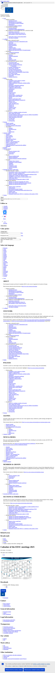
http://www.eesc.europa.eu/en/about (29, 286)
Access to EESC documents (9, 628)
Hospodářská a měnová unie (15, 86)
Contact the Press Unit (10, 143)
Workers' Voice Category (14, 161)
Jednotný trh (11, 104)
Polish (4, 270)
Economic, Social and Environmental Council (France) (15, 658)
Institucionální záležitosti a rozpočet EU (17, 100)
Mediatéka (8, 146)
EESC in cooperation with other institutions (12, 655)
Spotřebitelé (11, 84)
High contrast (3, 225)
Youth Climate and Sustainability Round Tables (19, 72)
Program (5, 122)
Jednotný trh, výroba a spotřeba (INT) (17, 173)
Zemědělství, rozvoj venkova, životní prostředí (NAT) (20, 176)
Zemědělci (11, 163)
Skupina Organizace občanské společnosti (17, 158)
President (5, 147)
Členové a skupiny (7, 148)
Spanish (5, 255)
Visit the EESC (6, 604)
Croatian (5, 261)
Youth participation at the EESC (15, 117)
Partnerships (11, 75)
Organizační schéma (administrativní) (16, 29)
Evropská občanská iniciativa (15, 69)
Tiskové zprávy (9, 135)
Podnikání (11, 91)
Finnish (4, 257)
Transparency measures (8, 626)
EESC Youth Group (13, 192)
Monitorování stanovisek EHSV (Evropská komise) (19, 50)
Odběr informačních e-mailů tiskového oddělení (16, 145)
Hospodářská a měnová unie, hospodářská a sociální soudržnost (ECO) (24, 172)
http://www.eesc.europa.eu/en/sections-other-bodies (21, 503)
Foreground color (4, 233)
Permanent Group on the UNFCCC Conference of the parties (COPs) (23, 193)
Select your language (5, 239)
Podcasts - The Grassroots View (12, 141)
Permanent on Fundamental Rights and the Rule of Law (20, 190)
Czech (4, 249)
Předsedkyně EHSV (13, 20)
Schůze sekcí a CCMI (10, 124)
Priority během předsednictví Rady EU (17, 33)
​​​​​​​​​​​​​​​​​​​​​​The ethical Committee (13, 37)
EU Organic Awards (13, 73)
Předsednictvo (12, 24)
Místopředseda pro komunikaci (15, 22)
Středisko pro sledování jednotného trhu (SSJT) (19, 181)
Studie (10, 57)
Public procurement (7, 648)
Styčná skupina (12, 187)
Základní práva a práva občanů (15, 96)
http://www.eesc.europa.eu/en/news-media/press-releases (15, 444)
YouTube (5, 223)
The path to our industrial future (15, 70)
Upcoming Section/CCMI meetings (13, 125)
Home (4, 538)
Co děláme (5, 39)
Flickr (4, 218)
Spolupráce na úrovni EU (14, 31)
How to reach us (6, 603)
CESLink (5, 657)
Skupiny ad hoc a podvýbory (15, 186)
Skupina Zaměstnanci (13, 157)
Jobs (4, 645)
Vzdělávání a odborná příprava (15, 87)
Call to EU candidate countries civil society (18, 112)
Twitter (5, 209)
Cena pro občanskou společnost (15, 64)
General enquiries (7, 606)
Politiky (5, 78)
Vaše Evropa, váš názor (14, 68)
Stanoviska (11, 42)
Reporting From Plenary (11, 139)
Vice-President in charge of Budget (16, 23)
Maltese (5, 267)
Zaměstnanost (11, 89)
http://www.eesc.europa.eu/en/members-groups (34, 472)
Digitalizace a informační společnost (16, 85)
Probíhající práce (12, 47)
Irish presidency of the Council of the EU (17, 34)
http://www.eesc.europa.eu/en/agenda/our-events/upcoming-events (36, 422)
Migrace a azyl (12, 101)
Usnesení (10, 46)
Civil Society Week (13, 62)
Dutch (4, 268)
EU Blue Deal (12, 118)
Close (15, 238)
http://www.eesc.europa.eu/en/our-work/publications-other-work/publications (28, 321)
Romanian (5, 272)
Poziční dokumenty (13, 45)
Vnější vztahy (11, 94)
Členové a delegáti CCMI (14, 151)
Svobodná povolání (13, 165)
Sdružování (11, 164)
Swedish (5, 276)
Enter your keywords (5, 198)
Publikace (11, 55)
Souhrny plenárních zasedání (15, 48)
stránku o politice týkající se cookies (41, 664)
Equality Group (12, 191)
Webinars (11, 128)
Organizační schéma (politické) (15, 25)
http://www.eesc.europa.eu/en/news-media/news (25, 443)
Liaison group (6, 656)
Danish (4, 250)
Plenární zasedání (9, 123)
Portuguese (5, 271)
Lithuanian (5, 265)
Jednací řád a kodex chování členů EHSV (17, 36)
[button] (3, 594)
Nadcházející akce (12, 129)
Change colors (4, 231)
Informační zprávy (12, 44)
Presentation (13, 65)
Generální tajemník (13, 28)
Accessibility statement (8, 633)
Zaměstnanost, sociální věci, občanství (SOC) (18, 175)
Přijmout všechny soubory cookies (14, 669)
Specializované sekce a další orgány (10, 169)
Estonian (5, 256)
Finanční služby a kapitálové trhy (16, 95)
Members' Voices (9, 140)
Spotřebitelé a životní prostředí (15, 162)
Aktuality (8, 134)
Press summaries (9, 136)
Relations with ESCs (13, 76)
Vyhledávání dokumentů (14, 52)
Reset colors (10, 238)
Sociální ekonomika (13, 167)
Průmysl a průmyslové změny (15, 98)
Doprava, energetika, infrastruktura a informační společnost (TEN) (23, 174)
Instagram (5, 207)
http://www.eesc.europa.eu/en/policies (36, 367)
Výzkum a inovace (13, 102)
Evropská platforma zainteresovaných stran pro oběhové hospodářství (23, 114)
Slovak (4, 273)
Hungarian (5, 262)
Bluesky (5, 214)
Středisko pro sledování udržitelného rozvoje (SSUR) (20, 183)
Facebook (5, 208)
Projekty (10, 58)
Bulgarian (5, 248)
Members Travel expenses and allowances (12, 630)
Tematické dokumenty (13, 56)
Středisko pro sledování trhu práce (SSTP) (17, 184)
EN (4, 554)
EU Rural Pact (12, 120)
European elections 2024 (14, 63)
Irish (4, 260)
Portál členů (11, 153)
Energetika (11, 90)
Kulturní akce (11, 131)
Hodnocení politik (12, 59)
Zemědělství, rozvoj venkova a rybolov (17, 80)
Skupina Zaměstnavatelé (14, 156)
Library (4, 613)
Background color (4, 235)
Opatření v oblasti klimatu (14, 81)
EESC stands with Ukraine (14, 74)
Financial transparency (8, 629)
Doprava (10, 109)
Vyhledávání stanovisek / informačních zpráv (18, 41)
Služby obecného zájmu (14, 103)
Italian (4, 263)
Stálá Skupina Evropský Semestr (15, 189)
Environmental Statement (8, 621)
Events (4, 542)
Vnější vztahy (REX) (13, 178)
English (4, 254)
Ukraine (5, 195)
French (4, 259)
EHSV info (8, 137)
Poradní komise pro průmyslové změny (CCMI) (19, 179)
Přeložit (3, 590)
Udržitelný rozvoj (12, 107)
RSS (4, 639)
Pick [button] (22, 233)
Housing (10, 97)
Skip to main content (5, 1)
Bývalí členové (12, 152)
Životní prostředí (12, 92)
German (5, 251)
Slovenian (5, 274)
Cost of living (11, 119)
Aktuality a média (7, 133)
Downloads (5, 597)
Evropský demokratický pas (14, 67)
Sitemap (5, 638)
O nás (4, 18)
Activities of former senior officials (10, 631)
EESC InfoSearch (7, 614)
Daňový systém (12, 108)
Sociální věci (11, 106)
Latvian (4, 266)
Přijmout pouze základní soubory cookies (34, 669)
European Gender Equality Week (16, 115)
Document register (7, 611)
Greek (4, 252)
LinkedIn (5, 206)
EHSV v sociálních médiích (12, 142)
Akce (10, 130)
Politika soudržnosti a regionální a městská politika (19, 83)
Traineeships (6, 646)
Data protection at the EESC (9, 620)
